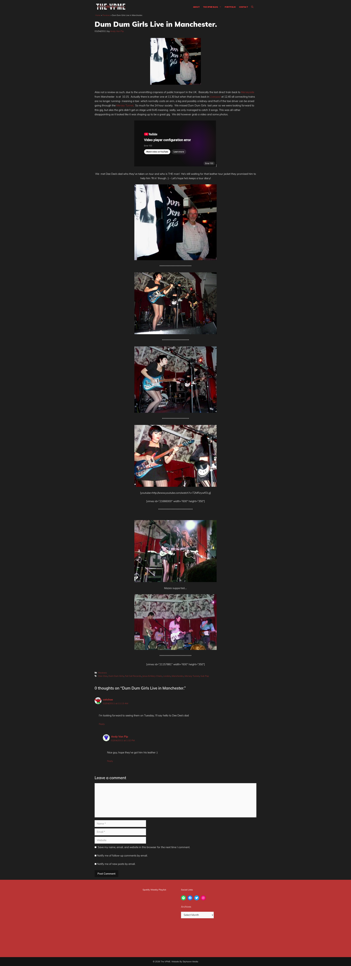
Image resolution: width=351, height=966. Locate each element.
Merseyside (247, 92)
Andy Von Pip (119, 736)
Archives (186, 906)
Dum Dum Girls (116, 676)
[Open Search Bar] (252, 7)
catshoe (108, 699)
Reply (102, 724)
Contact (243, 6)
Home (98, 15)
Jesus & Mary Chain (152, 676)
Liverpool (215, 96)
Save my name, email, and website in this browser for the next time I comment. (144, 847)
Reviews (106, 15)
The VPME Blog (210, 6)
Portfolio (230, 6)
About (196, 6)
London (167, 676)
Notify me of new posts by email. (116, 864)
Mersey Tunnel (124, 105)
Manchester (178, 676)
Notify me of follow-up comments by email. (122, 855)
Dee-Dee (102, 676)
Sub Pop (204, 676)
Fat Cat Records (133, 676)
